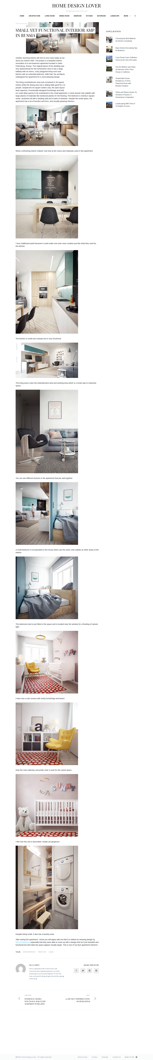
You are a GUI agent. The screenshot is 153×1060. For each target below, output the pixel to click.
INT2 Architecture (23, 942)
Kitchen (89, 16)
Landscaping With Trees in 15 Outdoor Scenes (125, 105)
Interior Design (21, 23)
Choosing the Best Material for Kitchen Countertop (126, 40)
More (126, 16)
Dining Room (64, 16)
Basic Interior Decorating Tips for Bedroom (126, 49)
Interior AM (42, 952)
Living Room (50, 16)
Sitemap (105, 1057)
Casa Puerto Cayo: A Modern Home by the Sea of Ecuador (126, 59)
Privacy (94, 1057)
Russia (51, 952)
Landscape (114, 16)
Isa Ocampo (34, 965)
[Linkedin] (89, 970)
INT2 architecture (29, 952)
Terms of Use (82, 1057)
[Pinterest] (96, 970)
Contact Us (117, 1057)
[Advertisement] (85, 71)
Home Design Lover (76, 5)
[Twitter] (83, 970)
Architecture (34, 16)
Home (22, 16)
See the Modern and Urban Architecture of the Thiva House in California (126, 69)
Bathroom (101, 16)
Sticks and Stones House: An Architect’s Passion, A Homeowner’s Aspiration (126, 94)
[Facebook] (76, 970)
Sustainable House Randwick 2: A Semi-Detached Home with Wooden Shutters (123, 82)
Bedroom (77, 16)
